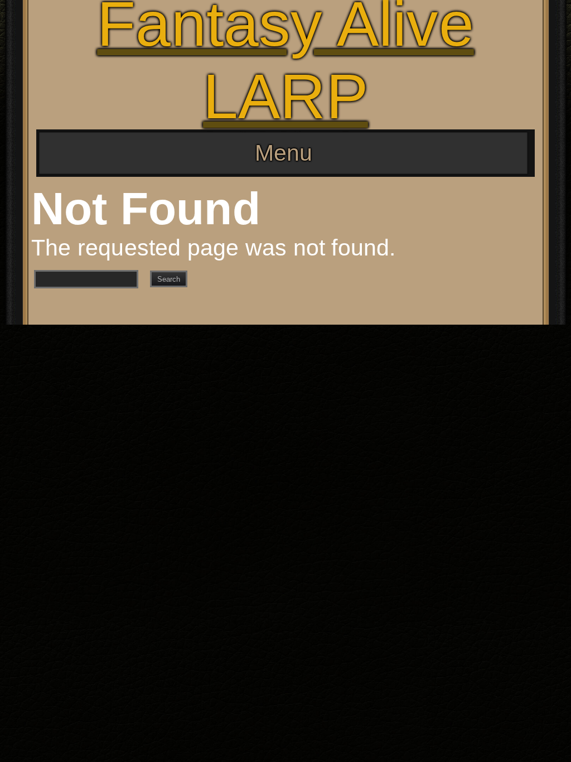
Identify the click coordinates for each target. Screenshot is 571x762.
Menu (283, 153)
